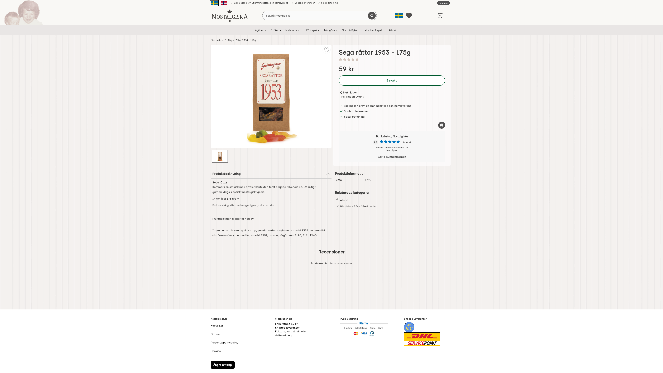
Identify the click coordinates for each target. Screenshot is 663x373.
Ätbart (392, 30)
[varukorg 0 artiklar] (440, 15)
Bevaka (391, 80)
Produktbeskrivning (226, 173)
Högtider (258, 30)
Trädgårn (329, 30)
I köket (274, 30)
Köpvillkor (217, 325)
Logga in (443, 3)
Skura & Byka (349, 30)
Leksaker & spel (373, 30)
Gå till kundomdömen (392, 156)
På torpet (311, 30)
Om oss (215, 334)
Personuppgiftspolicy (224, 342)
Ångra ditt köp (222, 364)
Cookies (216, 351)
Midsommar (292, 30)
